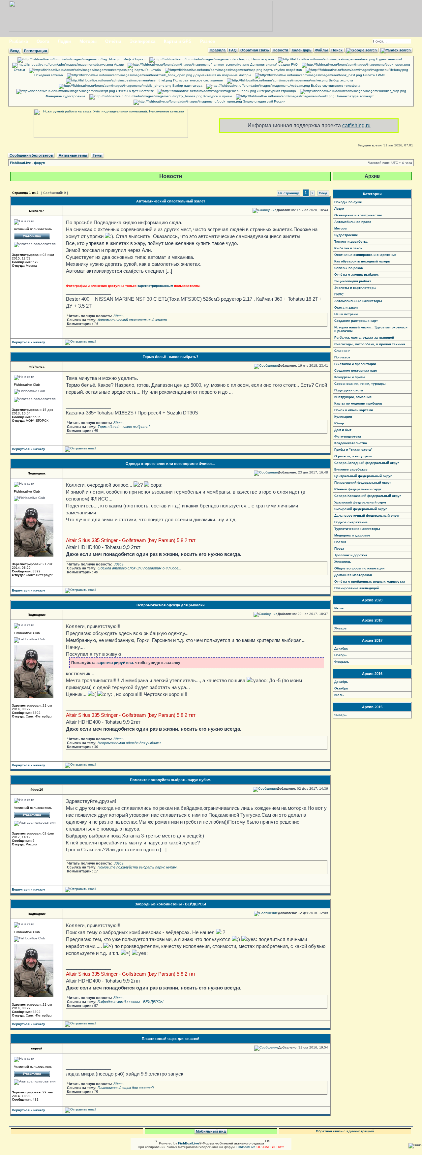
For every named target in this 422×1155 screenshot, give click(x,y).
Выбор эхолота (340, 80)
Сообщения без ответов (31, 155)
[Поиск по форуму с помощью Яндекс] (395, 50)
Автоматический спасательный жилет (170, 201)
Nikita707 (36, 211)
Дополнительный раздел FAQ (273, 64)
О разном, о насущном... (354, 456)
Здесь (118, 316)
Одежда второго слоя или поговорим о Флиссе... (170, 464)
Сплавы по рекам (348, 268)
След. (323, 193)
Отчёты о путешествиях (134, 91)
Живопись (342, 561)
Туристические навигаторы (357, 529)
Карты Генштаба (147, 70)
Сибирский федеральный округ (360, 509)
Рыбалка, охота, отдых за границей (364, 337)
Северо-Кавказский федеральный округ (367, 496)
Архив (118, 64)
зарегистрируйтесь (115, 662)
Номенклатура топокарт (354, 96)
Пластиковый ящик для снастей (170, 1039)
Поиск (337, 50)
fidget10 (36, 789)
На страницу (288, 193)
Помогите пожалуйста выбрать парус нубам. (170, 780)
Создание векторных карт (355, 370)
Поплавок (342, 357)
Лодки (64, 41)
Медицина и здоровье (352, 535)
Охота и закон (346, 307)
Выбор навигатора (186, 85)
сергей (36, 1048)
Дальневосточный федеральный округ (367, 515)
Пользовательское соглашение (197, 80)
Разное (207, 41)
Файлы (321, 50)
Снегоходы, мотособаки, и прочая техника (369, 344)
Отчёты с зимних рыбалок (356, 274)
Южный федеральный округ (357, 489)
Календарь (302, 50)
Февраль (341, 661)
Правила (218, 50)
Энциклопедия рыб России (264, 101)
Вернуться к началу (28, 342)
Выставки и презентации (355, 364)
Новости (280, 50)
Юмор (339, 423)
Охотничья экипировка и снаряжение (365, 255)
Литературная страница (276, 91)
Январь (340, 628)
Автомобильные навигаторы (358, 301)
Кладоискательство (350, 443)
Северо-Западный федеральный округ (366, 463)
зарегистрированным (155, 286)
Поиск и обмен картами (353, 410)
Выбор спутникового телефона (335, 85)
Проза (339, 548)
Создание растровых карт (356, 320)
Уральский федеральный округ (360, 502)
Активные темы (73, 155)
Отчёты (113, 41)
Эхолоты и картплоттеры (355, 287)
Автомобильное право (352, 222)
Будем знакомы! (388, 59)
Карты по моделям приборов (358, 403)
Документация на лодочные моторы (221, 75)
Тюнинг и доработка (351, 241)
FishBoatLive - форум (27, 163)
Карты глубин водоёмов (282, 70)
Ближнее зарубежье (351, 469)
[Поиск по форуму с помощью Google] (361, 50)
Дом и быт (342, 430)
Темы (97, 155)
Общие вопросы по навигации (359, 568)
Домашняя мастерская (353, 575)
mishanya (37, 366)
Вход (14, 51)
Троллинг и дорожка (350, 555)
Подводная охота (348, 390)
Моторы (88, 41)
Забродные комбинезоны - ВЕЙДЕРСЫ (170, 904)
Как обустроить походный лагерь (362, 261)
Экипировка (142, 41)
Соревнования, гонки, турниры (360, 383)
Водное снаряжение (351, 522)
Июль (339, 608)
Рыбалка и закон (348, 248)
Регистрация (35, 51)
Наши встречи (262, 59)
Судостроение (346, 235)
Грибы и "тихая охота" (353, 449)
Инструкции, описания (353, 397)
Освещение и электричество (358, 215)
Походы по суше (348, 202)
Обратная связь (254, 50)
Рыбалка (18, 41)
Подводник (36, 473)
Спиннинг (342, 350)
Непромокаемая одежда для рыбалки (170, 605)
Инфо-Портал (134, 59)
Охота (43, 41)
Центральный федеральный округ (363, 476)
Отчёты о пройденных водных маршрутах (369, 581)
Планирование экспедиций (356, 588)
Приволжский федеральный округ (362, 482)
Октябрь (341, 688)
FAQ (233, 50)
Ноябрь (340, 655)
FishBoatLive (246, 1147)
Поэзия (340, 542)
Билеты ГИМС (373, 75)
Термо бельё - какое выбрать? (170, 357)
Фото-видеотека (347, 436)
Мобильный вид (211, 1131)
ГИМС (339, 294)
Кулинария (343, 416)
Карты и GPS (178, 41)
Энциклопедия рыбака (353, 281)
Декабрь (341, 648)
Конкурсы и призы (217, 96)
